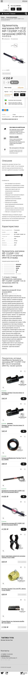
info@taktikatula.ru (5, 656)
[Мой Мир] (7, 110)
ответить (4, 348)
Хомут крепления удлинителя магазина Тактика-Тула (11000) (13, 556)
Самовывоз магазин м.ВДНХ (12, 94)
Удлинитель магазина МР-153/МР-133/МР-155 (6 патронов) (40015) (13, 491)
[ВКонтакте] (3, 110)
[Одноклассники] (5, 110)
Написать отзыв (7, 286)
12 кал (15, 232)
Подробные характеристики (9, 119)
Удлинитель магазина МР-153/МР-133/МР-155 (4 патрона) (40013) (13, 524)
